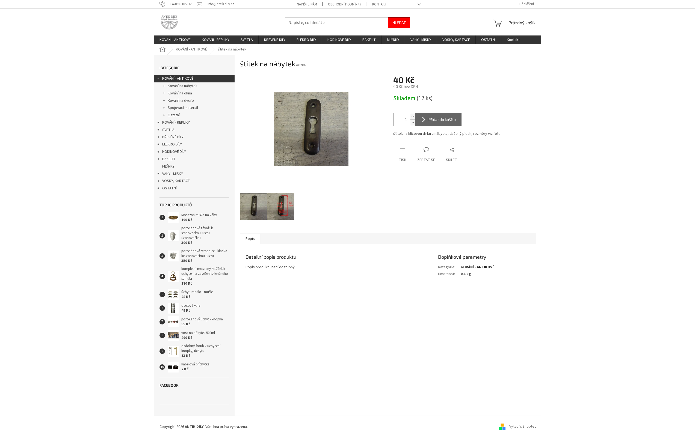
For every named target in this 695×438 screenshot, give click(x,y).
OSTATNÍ (169, 188)
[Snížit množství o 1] (412, 123)
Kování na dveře (181, 100)
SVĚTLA (168, 130)
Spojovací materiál (183, 108)
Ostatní (174, 115)
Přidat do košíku (442, 119)
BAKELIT (169, 159)
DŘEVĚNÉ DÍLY (173, 137)
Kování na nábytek (182, 86)
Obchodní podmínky (344, 4)
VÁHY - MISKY (172, 174)
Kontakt (379, 4)
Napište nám (307, 4)
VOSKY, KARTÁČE (176, 181)
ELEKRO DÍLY (172, 144)
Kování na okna (180, 93)
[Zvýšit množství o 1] (412, 116)
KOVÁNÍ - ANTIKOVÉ (177, 78)
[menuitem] (175, 39)
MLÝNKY (168, 166)
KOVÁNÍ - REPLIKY (176, 122)
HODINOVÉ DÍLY (174, 151)
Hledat (399, 22)
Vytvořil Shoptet (522, 427)
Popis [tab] (250, 239)
